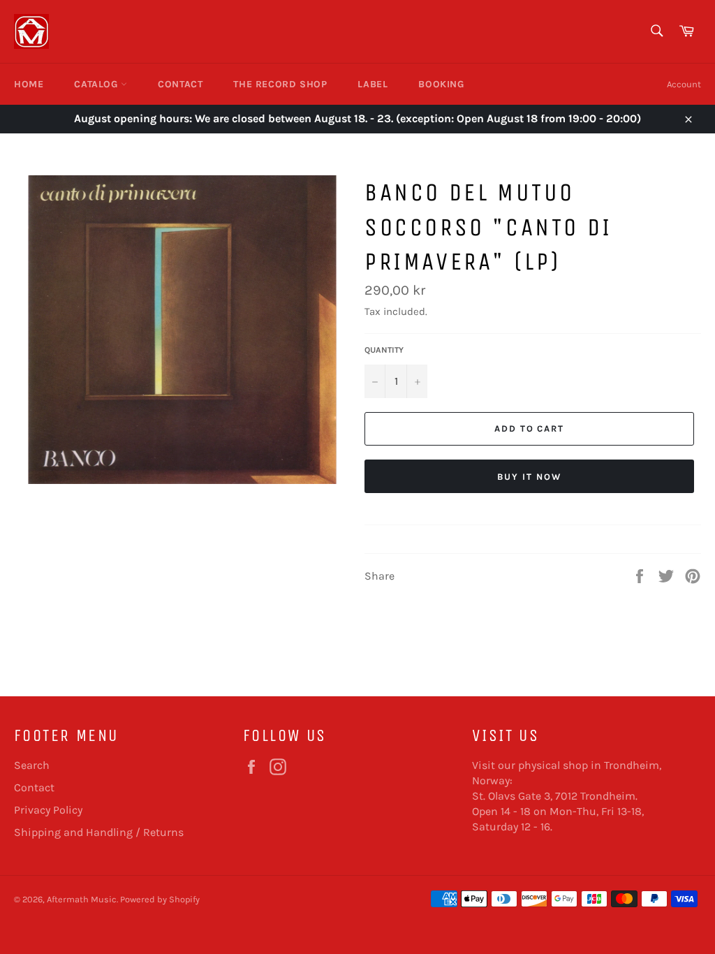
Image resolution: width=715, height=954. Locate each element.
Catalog (97, 84)
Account (684, 84)
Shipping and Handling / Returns (99, 832)
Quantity (384, 350)
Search (32, 765)
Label (373, 84)
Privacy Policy (48, 809)
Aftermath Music (82, 899)
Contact (180, 84)
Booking (441, 84)
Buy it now (529, 476)
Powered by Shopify (160, 899)
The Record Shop (280, 84)
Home (28, 84)
